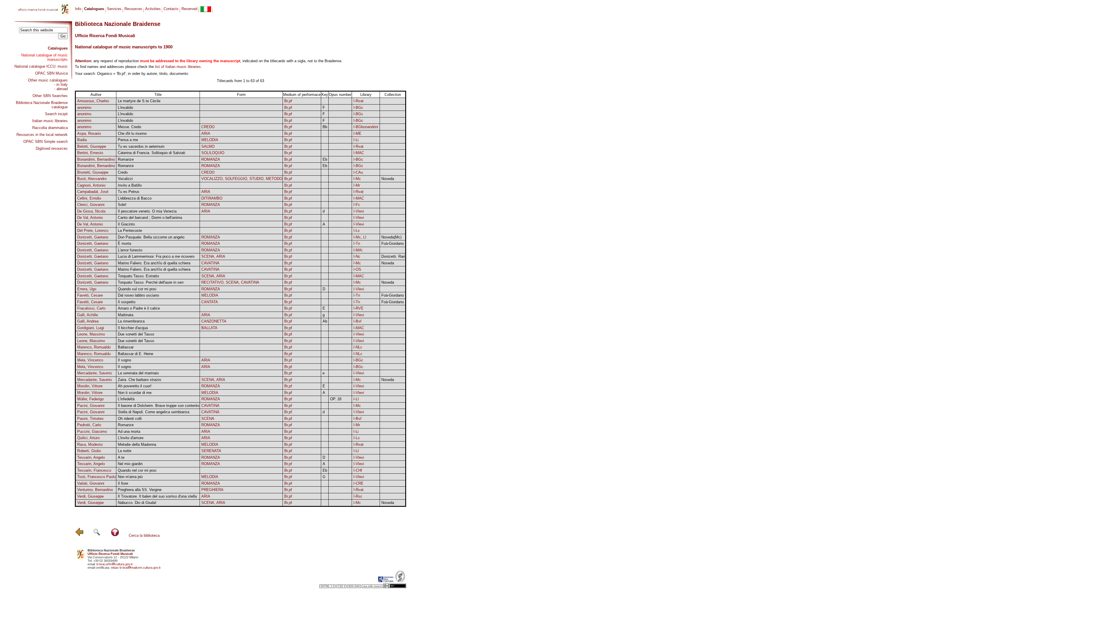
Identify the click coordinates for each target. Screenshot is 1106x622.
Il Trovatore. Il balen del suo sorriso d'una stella (157, 496)
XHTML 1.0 (327, 586)
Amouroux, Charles (93, 101)
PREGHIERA (212, 490)
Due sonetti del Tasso (136, 334)
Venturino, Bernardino (95, 490)
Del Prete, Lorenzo (92, 230)
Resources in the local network (42, 134)
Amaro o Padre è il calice (139, 308)
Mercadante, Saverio (94, 373)
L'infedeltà (126, 399)
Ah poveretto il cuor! (134, 386)
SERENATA (211, 451)
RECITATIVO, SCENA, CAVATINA (230, 282)
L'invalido (125, 107)
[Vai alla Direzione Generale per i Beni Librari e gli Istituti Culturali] (385, 581)
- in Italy (61, 84)
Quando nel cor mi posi (137, 470)
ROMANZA (210, 159)
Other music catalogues (48, 80)
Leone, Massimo (91, 334)
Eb (325, 159)
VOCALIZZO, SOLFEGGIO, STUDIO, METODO (241, 179)
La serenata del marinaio (138, 373)
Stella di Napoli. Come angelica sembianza (153, 412)
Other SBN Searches (50, 96)
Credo (123, 172)
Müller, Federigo (90, 399)
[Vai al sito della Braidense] (400, 581)
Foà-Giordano (392, 243)
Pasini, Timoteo (90, 418)
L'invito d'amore (130, 438)
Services (114, 9)
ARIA (205, 133)
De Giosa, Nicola (91, 211)
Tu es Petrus (128, 191)
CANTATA (209, 302)
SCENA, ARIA (213, 256)
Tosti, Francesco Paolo (96, 477)
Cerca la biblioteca (144, 535)
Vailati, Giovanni (90, 483)
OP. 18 (335, 399)
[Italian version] (206, 9)
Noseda (387, 179)
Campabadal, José (92, 191)
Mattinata (125, 315)
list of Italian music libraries (178, 67)
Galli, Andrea (88, 321)
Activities (153, 9)
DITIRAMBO (211, 198)
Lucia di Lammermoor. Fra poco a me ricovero (156, 256)
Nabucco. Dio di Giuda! (137, 502)
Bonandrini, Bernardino (96, 159)
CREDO (208, 127)
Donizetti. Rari (393, 256)
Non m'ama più (130, 477)
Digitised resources (52, 148)
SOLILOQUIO (212, 153)
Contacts (171, 9)
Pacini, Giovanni (91, 405)
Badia (82, 140)
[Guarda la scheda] (325, 101)
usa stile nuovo (372, 586)
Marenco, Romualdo (94, 347)
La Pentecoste (130, 230)
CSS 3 (341, 586)
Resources (133, 9)
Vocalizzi (125, 179)
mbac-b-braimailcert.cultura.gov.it (135, 567)
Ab (325, 321)
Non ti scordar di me (134, 392)
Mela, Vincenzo (90, 360)
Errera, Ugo (86, 289)
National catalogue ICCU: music (41, 66)
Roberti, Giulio (89, 451)
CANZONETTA (213, 321)
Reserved (189, 9)
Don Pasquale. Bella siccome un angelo (151, 237)
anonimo (84, 107)
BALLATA (209, 328)
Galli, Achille (87, 315)
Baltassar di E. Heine (135, 354)
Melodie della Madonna (137, 444)
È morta (124, 243)
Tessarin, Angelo (91, 457)
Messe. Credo (129, 127)
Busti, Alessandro (92, 179)
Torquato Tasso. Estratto (138, 276)
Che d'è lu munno (132, 133)
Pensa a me (128, 140)
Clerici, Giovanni (91, 204)
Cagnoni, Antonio (91, 185)
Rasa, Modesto (90, 444)
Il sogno (124, 360)
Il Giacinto (126, 224)
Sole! (122, 204)
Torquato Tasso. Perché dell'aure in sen (150, 282)
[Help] (115, 535)
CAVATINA (210, 263)
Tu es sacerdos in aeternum (141, 146)
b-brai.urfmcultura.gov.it (114, 564)
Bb (325, 127)
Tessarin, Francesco (94, 470)
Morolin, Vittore (90, 386)
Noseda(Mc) (391, 237)
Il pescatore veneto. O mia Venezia (147, 211)
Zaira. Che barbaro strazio (139, 380)
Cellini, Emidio (89, 198)
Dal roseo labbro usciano (138, 295)
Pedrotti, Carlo (89, 425)
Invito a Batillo (130, 185)
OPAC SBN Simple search (45, 141)
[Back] (79, 535)
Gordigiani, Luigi (90, 328)
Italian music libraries (50, 121)
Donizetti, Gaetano (92, 237)
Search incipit (56, 114)
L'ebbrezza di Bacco (134, 198)
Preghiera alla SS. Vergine (140, 490)
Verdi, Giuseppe (90, 496)
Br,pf (288, 101)
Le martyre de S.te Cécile (139, 101)
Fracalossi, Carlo (91, 308)
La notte (124, 451)
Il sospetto (126, 302)
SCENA (207, 418)
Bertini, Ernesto (90, 153)
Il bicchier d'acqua (133, 328)
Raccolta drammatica (50, 128)
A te (121, 457)
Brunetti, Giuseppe (92, 172)
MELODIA (209, 140)
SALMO (208, 146)
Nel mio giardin (130, 464)
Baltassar (126, 347)
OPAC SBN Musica (51, 73)
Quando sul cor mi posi (137, 289)
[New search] (96, 535)
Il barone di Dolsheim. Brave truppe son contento (158, 405)
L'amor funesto (130, 250)
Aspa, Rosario (89, 133)
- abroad (61, 89)
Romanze (126, 159)
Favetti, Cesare (90, 295)
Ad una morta (129, 431)
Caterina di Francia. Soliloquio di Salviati (151, 153)
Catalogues (58, 48)
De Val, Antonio (90, 217)
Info (78, 9)
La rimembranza (131, 321)
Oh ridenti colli (130, 418)
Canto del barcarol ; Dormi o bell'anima (150, 217)
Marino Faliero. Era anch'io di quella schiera (154, 263)
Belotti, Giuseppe (91, 146)
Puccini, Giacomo (92, 431)
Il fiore (123, 483)
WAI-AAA (354, 586)
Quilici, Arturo (88, 438)
